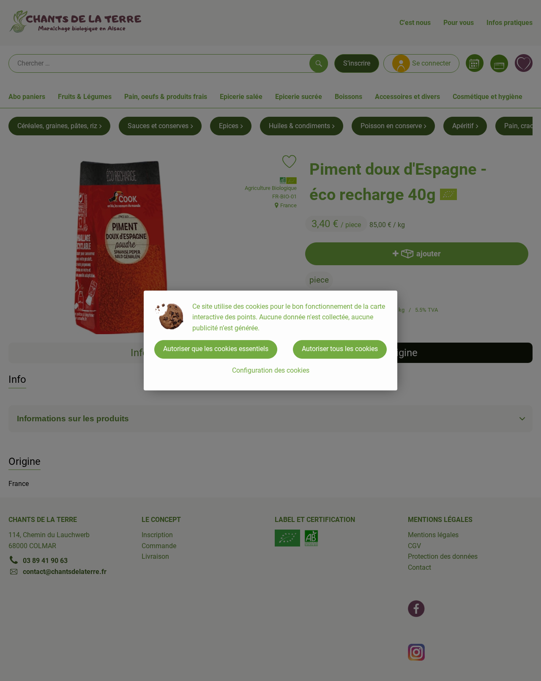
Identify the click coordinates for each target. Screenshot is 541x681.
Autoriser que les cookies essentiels (215, 349)
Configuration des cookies (270, 370)
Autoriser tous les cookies (340, 349)
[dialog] (270, 340)
